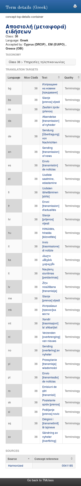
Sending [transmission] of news (50, 152)
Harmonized (15, 465)
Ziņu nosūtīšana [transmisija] (49, 287)
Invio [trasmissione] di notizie (50, 246)
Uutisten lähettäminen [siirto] (50, 192)
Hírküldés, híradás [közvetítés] (49, 233)
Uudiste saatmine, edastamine (49, 179)
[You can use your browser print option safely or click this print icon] (75, 5)
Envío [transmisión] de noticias (50, 165)
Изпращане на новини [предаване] (50, 88)
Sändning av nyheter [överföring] (50, 437)
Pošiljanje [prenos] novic (50, 412)
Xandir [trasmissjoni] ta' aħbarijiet (50, 323)
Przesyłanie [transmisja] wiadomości (49, 364)
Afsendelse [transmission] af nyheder (50, 121)
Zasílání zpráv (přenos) (50, 109)
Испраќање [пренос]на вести (49, 310)
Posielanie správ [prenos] (51, 402)
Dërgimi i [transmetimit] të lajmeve (50, 423)
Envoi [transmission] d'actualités (50, 206)
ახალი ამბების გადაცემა (48, 260)
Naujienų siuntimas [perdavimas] (50, 273)
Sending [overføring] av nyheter (51, 350)
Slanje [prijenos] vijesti (48, 219)
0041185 (67, 465)
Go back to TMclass (40, 480)
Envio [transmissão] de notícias (50, 377)
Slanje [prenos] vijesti (51, 100)
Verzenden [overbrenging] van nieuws (51, 337)
